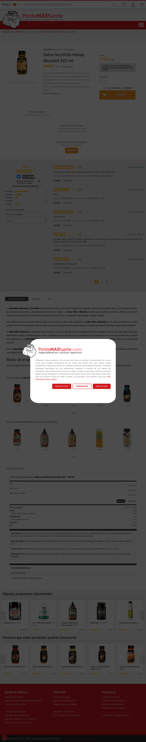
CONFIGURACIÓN (82, 386)
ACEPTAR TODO (102, 386)
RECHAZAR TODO (61, 386)
